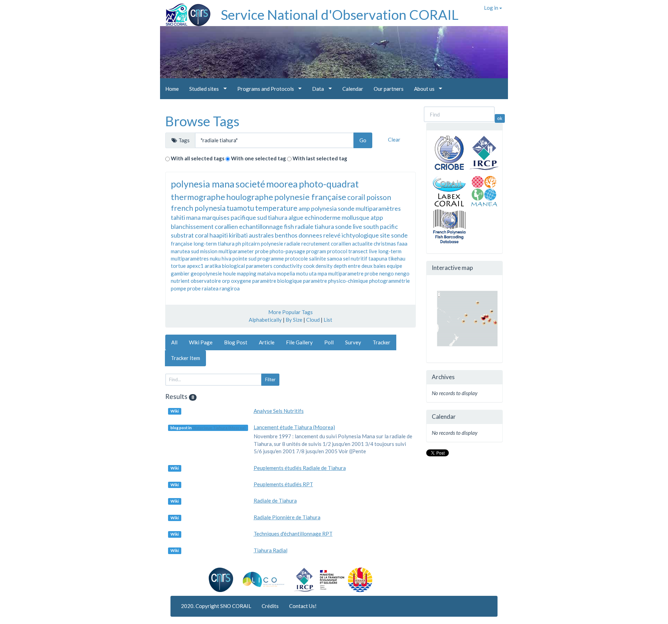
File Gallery (299, 342)
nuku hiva (220, 258)
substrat (182, 235)
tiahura (277, 217)
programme (270, 258)
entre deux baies (367, 266)
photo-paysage (287, 251)
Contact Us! (303, 606)
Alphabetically (265, 320)
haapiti (218, 235)
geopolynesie (206, 273)
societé (250, 184)
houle (229, 273)
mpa (322, 273)
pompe (178, 288)
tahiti (178, 217)
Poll (329, 342)
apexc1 (195, 266)
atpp (377, 217)
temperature (276, 207)
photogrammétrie (389, 281)
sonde (399, 235)
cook (309, 266)
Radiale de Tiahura (275, 500)
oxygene (241, 281)
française (181, 243)
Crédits (270, 606)
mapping (246, 273)
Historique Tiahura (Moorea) (219, 427)
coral (201, 235)
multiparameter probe (243, 251)
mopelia (286, 273)
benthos (286, 235)
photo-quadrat (329, 184)
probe (194, 288)
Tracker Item (185, 358)
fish (289, 226)
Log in (491, 8)
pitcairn (251, 243)
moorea (282, 184)
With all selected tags (197, 158)
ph (238, 243)
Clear (394, 139)
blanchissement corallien (204, 226)
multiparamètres (190, 258)
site (385, 235)
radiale (292, 243)
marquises (216, 217)
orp (226, 281)
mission (208, 251)
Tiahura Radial (270, 550)
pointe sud (244, 258)
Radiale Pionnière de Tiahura (287, 517)
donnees (310, 235)
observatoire (206, 281)
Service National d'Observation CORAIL (340, 15)
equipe (394, 266)
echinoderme (322, 217)
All (174, 342)
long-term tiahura (213, 243)
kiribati (238, 235)
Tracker (381, 342)
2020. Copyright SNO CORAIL (216, 606)
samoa (334, 258)
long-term (389, 251)
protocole (296, 258)
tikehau (396, 258)
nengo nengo (394, 273)
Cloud (313, 320)
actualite (362, 243)
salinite (317, 258)
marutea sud (185, 251)
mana (193, 217)
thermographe (198, 197)
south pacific (380, 226)
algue (295, 217)
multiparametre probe (353, 273)
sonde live (348, 226)
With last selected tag (320, 158)
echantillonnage (261, 226)
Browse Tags (202, 121)
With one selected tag (258, 158)
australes (261, 235)
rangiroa (230, 288)
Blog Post (235, 342)
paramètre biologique (277, 281)
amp (304, 208)
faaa (402, 243)
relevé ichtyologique (351, 235)
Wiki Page (201, 342)
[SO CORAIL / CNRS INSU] (185, 12)
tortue (178, 266)
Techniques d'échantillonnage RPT (293, 533)
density (324, 266)
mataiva (266, 273)
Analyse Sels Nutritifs (279, 411)
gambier (180, 273)
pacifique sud (249, 217)
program (316, 251)
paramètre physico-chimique (335, 281)
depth (340, 266)
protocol (337, 251)
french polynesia (198, 207)
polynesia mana (202, 184)
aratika (213, 266)
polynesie (272, 243)
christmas (385, 243)
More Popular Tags (290, 312)
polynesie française (310, 197)
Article (267, 342)
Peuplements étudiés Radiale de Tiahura (300, 468)
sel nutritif (355, 258)
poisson (378, 197)
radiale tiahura (314, 226)
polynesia (324, 208)
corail (356, 197)
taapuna (377, 258)
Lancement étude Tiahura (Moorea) (294, 427)
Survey (353, 342)
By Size (294, 320)
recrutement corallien (326, 243)
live (373, 251)
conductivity (287, 266)
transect (358, 251)
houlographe (249, 197)
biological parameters (247, 266)
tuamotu (240, 207)
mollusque (355, 217)
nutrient (180, 281)
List (328, 320)
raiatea (210, 288)
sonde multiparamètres (369, 208)
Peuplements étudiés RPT (283, 484)
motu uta (306, 273)
